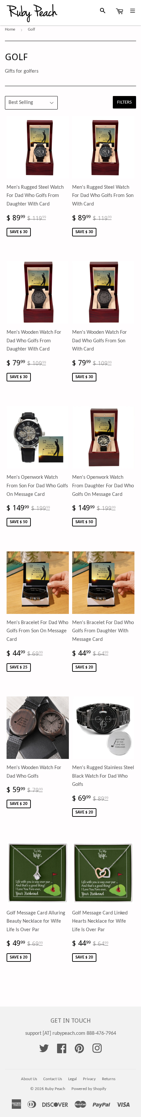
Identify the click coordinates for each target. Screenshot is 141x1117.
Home (10, 29)
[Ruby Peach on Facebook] (62, 1051)
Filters (124, 102)
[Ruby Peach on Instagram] (97, 1051)
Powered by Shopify (88, 1089)
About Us (29, 1079)
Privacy (89, 1079)
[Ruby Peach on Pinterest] (79, 1051)
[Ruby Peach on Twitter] (44, 1051)
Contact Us (52, 1079)
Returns (108, 1079)
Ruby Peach (55, 1089)
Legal (72, 1079)
